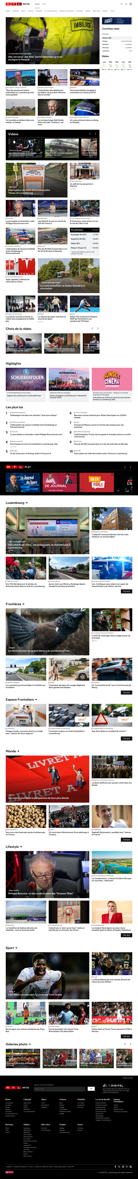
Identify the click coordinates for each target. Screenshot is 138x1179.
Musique (62, 1105)
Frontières (8, 1105)
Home (37, 4)
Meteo (7, 1128)
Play (44, 4)
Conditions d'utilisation (20, 1166)
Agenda (62, 1113)
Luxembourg (9, 1103)
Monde (7, 1107)
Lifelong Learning (65, 1132)
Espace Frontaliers (67, 11)
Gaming (62, 1107)
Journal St (26, 1149)
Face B (25, 1154)
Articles (80, 1130)
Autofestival (81, 1105)
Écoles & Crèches (101, 1103)
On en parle (26, 1139)
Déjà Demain (27, 1130)
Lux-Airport (81, 1103)
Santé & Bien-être (101, 1109)
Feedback (9, 1166)
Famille (116, 1105)
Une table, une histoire (29, 1147)
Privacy (30, 1166)
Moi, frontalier (27, 1134)
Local (43, 1103)
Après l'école (99, 1113)
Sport (23, 11)
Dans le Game (27, 1156)
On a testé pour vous (11, 1113)
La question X (27, 1145)
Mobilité (39, 11)
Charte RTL (70, 1166)
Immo (112, 11)
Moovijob (62, 1130)
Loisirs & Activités (101, 1111)
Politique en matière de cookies (44, 1166)
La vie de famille (51, 11)
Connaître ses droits (101, 1105)
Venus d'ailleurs (28, 1136)
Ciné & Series (63, 1109)
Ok (91, 1089)
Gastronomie (27, 1103)
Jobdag (62, 1128)
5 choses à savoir (10, 1116)
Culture (30, 11)
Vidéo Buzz (26, 1132)
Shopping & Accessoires (103, 1118)
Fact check (8, 1111)
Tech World (26, 1109)
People (25, 1107)
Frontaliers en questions (121, 1111)
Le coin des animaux (29, 1111)
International (45, 1105)
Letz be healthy (45, 1130)
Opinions (7, 1109)
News (8, 11)
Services (79, 11)
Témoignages (99, 1116)
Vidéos (87, 11)
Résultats (44, 1107)
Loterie (7, 1132)
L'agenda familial (100, 1107)
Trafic (7, 1130)
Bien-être (96, 11)
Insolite (25, 1105)
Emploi (105, 11)
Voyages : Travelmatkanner (103, 1120)
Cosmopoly (26, 1128)
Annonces (80, 1107)
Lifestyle (15, 11)
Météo (117, 66)
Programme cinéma (65, 1111)
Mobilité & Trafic (118, 1109)
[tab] (8, 11)
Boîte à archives (28, 1151)
